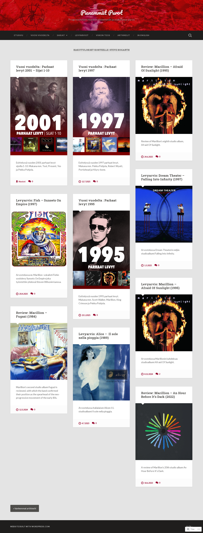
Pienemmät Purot (101, 12)
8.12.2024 (148, 374)
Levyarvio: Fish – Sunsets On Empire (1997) (38, 202)
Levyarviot (82, 35)
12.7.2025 (86, 181)
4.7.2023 (85, 423)
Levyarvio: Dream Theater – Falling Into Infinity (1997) (162, 177)
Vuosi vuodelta (40, 35)
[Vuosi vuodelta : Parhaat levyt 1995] (101, 250)
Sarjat (61, 35)
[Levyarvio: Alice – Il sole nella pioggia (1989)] (101, 372)
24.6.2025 (148, 157)
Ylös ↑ (189, 526)
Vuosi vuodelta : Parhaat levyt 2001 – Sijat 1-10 (35, 68)
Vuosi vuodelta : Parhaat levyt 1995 (97, 202)
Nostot (22, 181)
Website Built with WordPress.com (30, 526)
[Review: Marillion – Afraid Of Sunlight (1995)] (163, 105)
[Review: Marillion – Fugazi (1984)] (38, 351)
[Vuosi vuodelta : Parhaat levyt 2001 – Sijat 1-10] (38, 116)
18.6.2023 (148, 483)
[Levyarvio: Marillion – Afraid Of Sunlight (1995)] (163, 322)
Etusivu (18, 35)
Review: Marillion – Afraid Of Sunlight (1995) (162, 68)
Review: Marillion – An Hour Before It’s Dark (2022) (163, 395)
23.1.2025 (86, 315)
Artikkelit (124, 35)
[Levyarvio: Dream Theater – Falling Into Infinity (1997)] (163, 214)
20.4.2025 (23, 294)
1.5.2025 (148, 265)
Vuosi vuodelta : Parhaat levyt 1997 (97, 68)
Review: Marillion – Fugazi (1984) (31, 314)
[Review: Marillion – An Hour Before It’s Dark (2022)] (163, 431)
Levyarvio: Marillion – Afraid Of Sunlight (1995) (160, 286)
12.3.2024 (23, 409)
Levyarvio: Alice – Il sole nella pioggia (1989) (98, 336)
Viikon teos (103, 35)
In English (143, 35)
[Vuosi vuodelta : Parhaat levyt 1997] (101, 116)
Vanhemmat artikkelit (25, 508)
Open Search (190, 35)
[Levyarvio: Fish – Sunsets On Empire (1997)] (38, 239)
